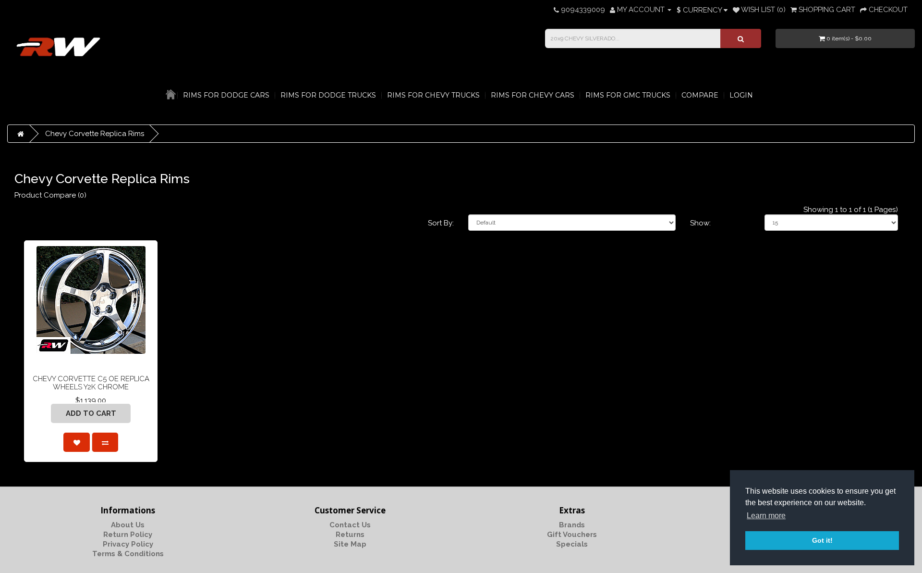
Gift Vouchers (572, 534)
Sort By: (441, 223)
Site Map (350, 544)
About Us (128, 525)
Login (741, 95)
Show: (700, 223)
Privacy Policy (128, 544)
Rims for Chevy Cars (532, 95)
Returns (350, 534)
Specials (572, 544)
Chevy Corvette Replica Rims (94, 133)
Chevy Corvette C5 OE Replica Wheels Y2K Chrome (91, 382)
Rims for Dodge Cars (226, 95)
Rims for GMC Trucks (627, 95)
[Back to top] (891, 542)
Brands (572, 525)
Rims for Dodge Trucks (328, 95)
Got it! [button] (822, 540)
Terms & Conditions (128, 553)
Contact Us (350, 525)
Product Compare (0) (50, 195)
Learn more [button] (766, 515)
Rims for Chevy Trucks (433, 95)
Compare (699, 95)
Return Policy (127, 534)
